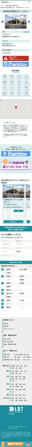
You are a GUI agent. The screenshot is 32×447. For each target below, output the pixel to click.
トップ (2, 5)
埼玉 (21, 371)
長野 (12, 379)
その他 (28, 359)
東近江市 (10, 293)
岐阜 (20, 376)
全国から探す (7, 339)
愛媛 (12, 395)
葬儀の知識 (6, 354)
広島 (16, 389)
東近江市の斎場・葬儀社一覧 (7, 7)
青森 (17, 366)
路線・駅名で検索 (8, 341)
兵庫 (16, 384)
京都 (20, 384)
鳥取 (24, 389)
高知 (24, 395)
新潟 (24, 376)
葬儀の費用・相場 (8, 359)
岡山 (12, 389)
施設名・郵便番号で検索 (10, 344)
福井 (24, 379)
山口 (12, 391)
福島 (20, 368)
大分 (12, 400)
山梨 (12, 381)
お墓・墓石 (17, 359)
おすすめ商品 (26, 357)
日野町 (10, 297)
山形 (16, 368)
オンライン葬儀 (18, 354)
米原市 (10, 300)
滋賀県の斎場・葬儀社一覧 (12, 5)
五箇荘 (20, 251)
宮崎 (16, 400)
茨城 (12, 373)
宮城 (25, 366)
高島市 (10, 283)
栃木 (20, 373)
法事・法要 (17, 357)
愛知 (12, 376)
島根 (20, 389)
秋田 (12, 368)
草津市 (10, 276)
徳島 (20, 395)
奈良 (12, 386)
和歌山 (17, 386)
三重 (21, 386)
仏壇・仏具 (26, 354)
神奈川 (17, 371)
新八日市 (21, 241)
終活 (24, 359)
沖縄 (25, 400)
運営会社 (6, 323)
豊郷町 (10, 287)
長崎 (20, 398)
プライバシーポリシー (9, 329)
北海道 (13, 366)
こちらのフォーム (16, 135)
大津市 (10, 273)
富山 (16, 379)
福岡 (12, 398)
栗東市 (10, 307)
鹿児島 (21, 400)
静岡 (16, 376)
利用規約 (6, 326)
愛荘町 (10, 269)
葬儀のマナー (7, 357)
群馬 (16, 373)
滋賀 (24, 384)
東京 (12, 371)
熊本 (24, 398)
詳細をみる (13, 221)
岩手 (21, 366)
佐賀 (16, 398)
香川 (16, 395)
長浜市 (10, 290)
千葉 (25, 371)
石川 (20, 379)
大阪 (12, 384)
